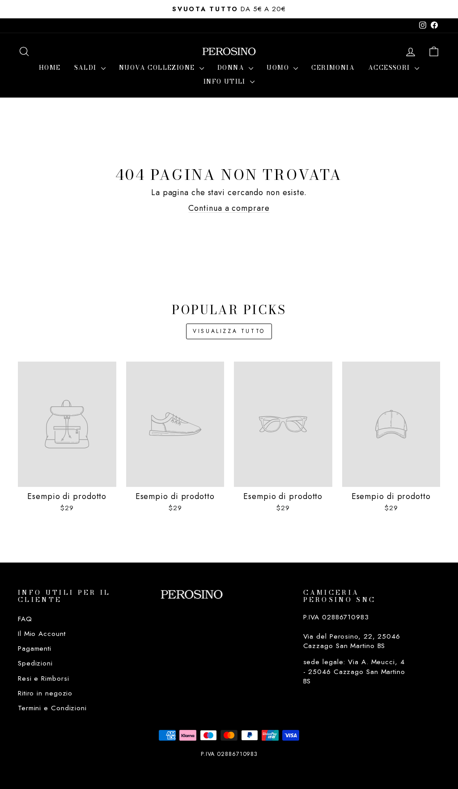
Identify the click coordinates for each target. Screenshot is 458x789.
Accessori (390, 68)
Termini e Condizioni (52, 708)
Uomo (279, 68)
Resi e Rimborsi (43, 678)
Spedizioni (35, 663)
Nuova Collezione (158, 68)
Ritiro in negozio (45, 693)
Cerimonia (333, 68)
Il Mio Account (42, 634)
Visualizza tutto (229, 331)
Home (50, 68)
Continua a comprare (228, 208)
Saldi (86, 68)
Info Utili (226, 81)
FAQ (25, 619)
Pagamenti (34, 648)
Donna (231, 68)
